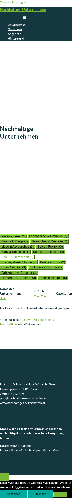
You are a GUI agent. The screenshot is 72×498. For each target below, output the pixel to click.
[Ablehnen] (60, 494)
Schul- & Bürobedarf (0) (17, 257)
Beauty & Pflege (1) (14, 241)
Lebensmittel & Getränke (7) (48, 236)
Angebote (14, 34)
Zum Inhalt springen (13, 2)
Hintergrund (16, 38)
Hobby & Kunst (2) (52, 262)
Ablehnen (40, 493)
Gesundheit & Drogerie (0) (49, 241)
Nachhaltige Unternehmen (23, 9)
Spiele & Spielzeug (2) (48, 251)
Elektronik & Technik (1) (46, 267)
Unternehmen (17, 24)
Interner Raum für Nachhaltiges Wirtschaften (29, 450)
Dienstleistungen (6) (53, 277)
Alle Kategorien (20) (13, 236)
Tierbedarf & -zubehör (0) (18, 277)
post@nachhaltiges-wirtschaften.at (23, 398)
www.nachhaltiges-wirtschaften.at (22, 403)
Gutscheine (15, 29)
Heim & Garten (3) (13, 267)
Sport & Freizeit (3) (50, 246)
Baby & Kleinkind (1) (15, 251)
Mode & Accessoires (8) (17, 246)
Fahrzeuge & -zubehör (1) (19, 272)
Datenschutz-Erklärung (15, 445)
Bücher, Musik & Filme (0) (18, 262)
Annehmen (13, 493)
